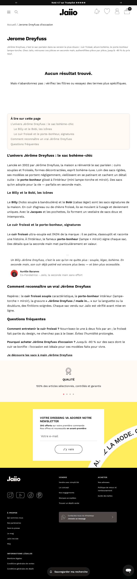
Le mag (10, 533)
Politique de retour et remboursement (107, 489)
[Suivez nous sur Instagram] (10, 495)
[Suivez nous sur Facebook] (30, 495)
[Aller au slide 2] (66, 394)
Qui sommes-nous (15, 518)
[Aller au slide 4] (73, 394)
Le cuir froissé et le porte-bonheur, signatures (44, 134)
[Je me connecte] (117, 12)
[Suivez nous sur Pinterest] (39, 495)
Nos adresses (103, 482)
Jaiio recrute (12, 539)
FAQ (9, 544)
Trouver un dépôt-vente (69, 503)
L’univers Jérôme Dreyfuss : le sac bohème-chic (42, 124)
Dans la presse (13, 528)
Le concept (64, 487)
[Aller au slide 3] (70, 394)
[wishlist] (107, 12)
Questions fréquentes (25, 144)
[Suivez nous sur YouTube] (20, 495)
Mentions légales (14, 558)
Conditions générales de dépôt (20, 569)
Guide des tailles (105, 496)
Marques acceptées (67, 498)
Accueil (11, 24)
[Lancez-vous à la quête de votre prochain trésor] (16, 12)
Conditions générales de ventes (20, 564)
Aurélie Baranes (29, 271)
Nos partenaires (14, 523)
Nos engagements (66, 493)
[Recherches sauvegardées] (97, 12)
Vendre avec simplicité (69, 482)
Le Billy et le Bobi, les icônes (33, 129)
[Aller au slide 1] (63, 394)
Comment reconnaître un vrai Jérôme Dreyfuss (41, 139)
